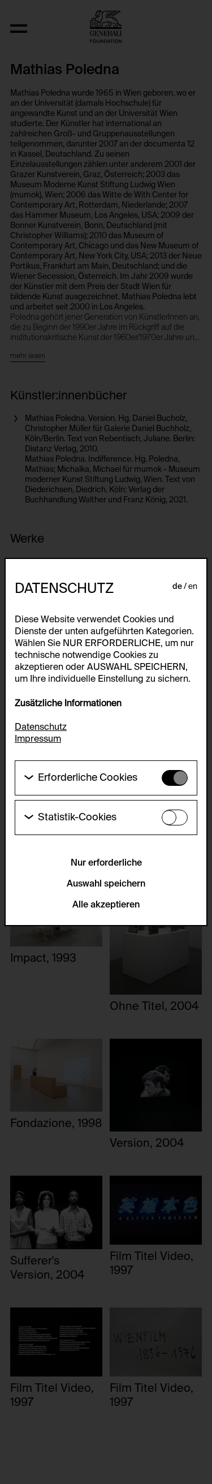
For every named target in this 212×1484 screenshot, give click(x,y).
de (177, 587)
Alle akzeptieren (106, 905)
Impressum (38, 739)
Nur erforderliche (106, 863)
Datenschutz (41, 727)
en (192, 587)
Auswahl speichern (106, 884)
